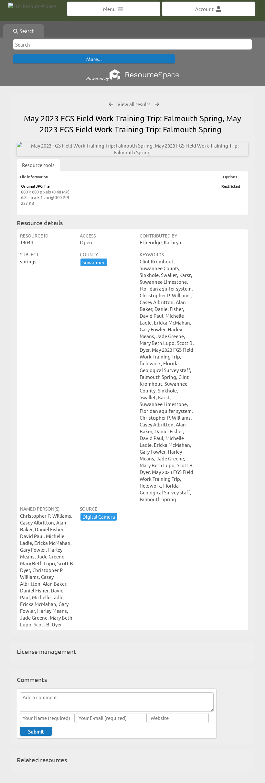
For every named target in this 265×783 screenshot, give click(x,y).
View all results (134, 104)
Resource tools (38, 165)
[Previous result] (111, 104)
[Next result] (157, 104)
